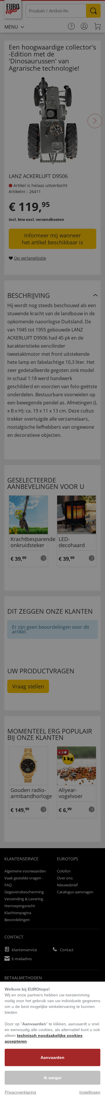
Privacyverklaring (20, 1092)
